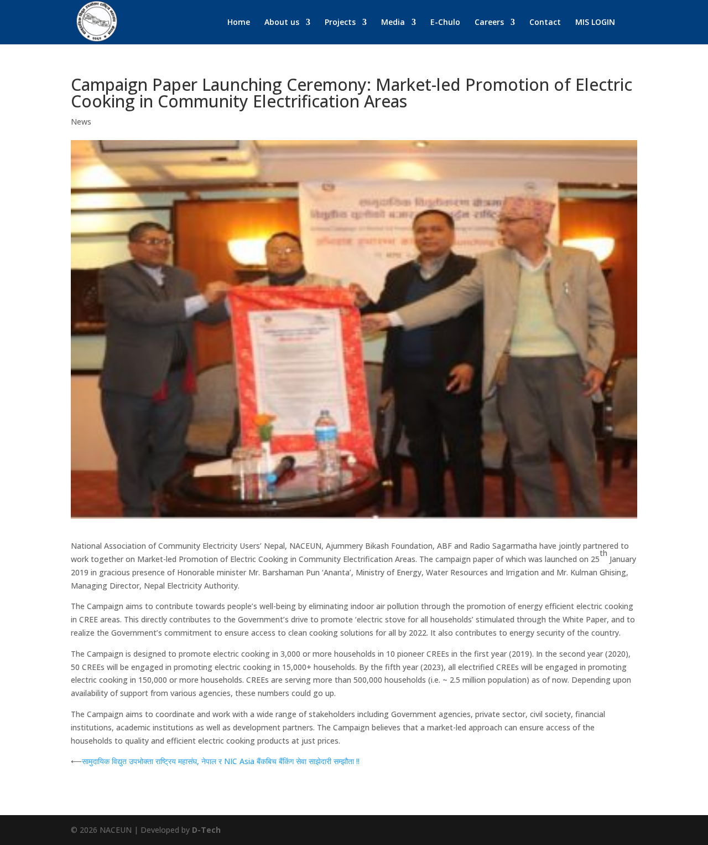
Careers (489, 22)
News (81, 121)
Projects (340, 22)
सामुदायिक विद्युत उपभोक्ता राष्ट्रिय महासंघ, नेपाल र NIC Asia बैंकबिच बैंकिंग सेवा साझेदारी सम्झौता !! (221, 761)
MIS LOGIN (595, 22)
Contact (545, 22)
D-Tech (206, 830)
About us (281, 22)
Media (393, 22)
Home (238, 22)
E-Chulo (445, 22)
